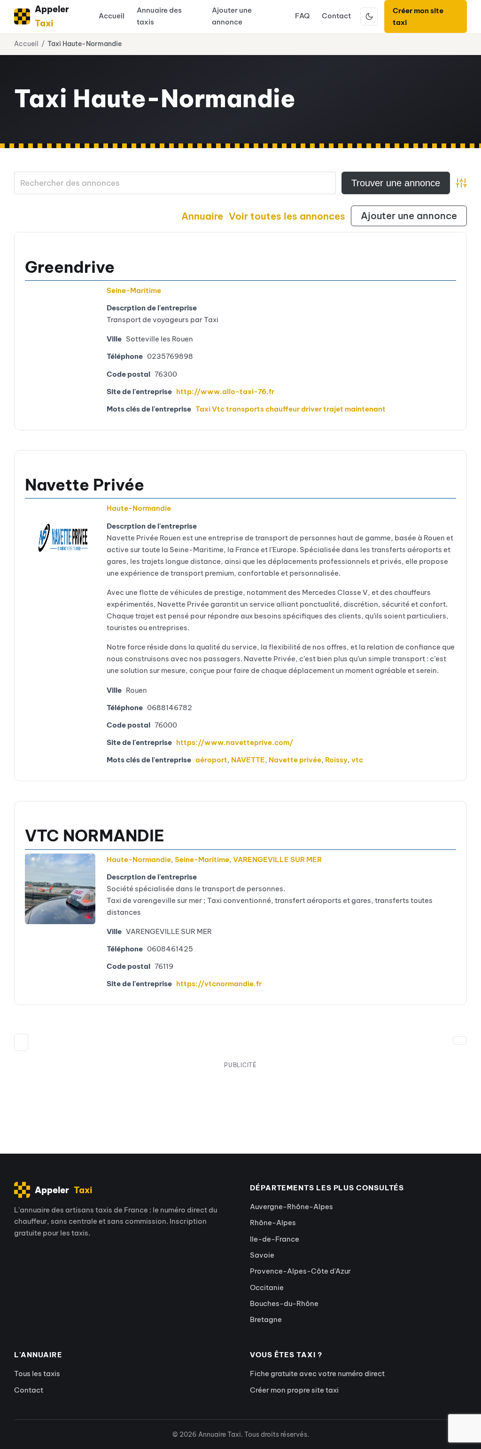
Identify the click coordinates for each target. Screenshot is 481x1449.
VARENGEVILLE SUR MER (277, 859)
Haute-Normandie (139, 508)
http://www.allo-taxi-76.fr (225, 391)
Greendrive (70, 267)
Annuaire (202, 216)
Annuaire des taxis (159, 16)
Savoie (262, 1255)
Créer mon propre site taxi (294, 1390)
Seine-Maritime (134, 290)
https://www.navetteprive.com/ (234, 742)
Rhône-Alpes (273, 1222)
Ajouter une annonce (232, 16)
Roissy (336, 759)
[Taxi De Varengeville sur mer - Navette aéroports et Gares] (60, 889)
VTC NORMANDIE (94, 835)
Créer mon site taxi (418, 16)
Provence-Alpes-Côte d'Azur (300, 1271)
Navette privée (295, 759)
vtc (357, 759)
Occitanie (267, 1287)
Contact (336, 15)
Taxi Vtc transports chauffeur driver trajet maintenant (290, 408)
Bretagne (266, 1319)
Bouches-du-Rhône (284, 1303)
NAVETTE (248, 759)
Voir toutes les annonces (287, 216)
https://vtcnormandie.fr (219, 983)
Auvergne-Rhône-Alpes (291, 1206)
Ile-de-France (274, 1239)
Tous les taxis (37, 1373)
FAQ (302, 15)
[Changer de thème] (369, 16)
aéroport (211, 759)
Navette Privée (84, 485)
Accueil (111, 15)
